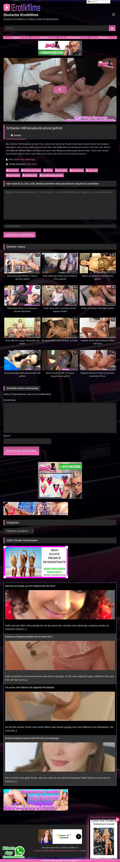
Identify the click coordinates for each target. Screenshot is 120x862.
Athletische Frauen (32, 170)
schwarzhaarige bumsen (52, 175)
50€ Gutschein (73, 37)
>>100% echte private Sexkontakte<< (60, 860)
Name (7, 436)
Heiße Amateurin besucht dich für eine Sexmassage (32, 687)
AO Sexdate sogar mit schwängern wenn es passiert (32, 785)
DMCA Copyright (58, 850)
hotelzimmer (78, 170)
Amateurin (14, 170)
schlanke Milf (31, 175)
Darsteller (44, 37)
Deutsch (93, 2)
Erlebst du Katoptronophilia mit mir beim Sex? (29, 586)
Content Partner (42, 850)
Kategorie (17, 37)
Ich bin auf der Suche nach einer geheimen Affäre (30, 738)
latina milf (93, 170)
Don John (32, 164)
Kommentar (10, 400)
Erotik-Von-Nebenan (24, 159)
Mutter (49, 170)
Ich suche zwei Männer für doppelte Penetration (29, 636)
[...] (25, 629)
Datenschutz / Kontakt (76, 850)
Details (17, 135)
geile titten (62, 170)
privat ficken (14, 175)
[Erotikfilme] (60, 8)
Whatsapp (103, 37)
